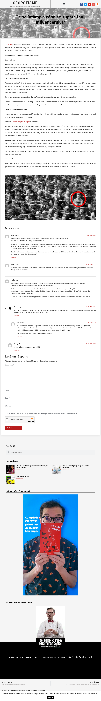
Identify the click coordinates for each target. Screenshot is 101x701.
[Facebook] (81, 4)
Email (7, 398)
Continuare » (19, 469)
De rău (45, 28)
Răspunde (13, 257)
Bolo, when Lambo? (22, 476)
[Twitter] (85, 4)
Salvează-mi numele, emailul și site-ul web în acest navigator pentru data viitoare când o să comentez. (42, 414)
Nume (7, 390)
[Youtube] (89, 4)
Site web (8, 406)
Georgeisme (25, 3)
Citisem (9, 44)
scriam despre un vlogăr (21, 122)
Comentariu (9, 365)
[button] (64, 4)
